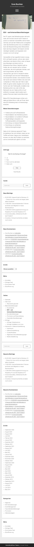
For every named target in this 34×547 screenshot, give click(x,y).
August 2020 (8, 465)
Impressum (10, 328)
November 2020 (9, 458)
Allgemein (7, 502)
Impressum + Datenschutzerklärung (15, 326)
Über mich (8, 301)
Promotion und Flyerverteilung (15, 316)
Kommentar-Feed (10, 284)
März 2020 (8, 473)
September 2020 (9, 462)
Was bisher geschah (12, 303)
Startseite (7, 299)
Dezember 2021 (9, 442)
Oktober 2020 (9, 460)
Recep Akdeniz (9, 245)
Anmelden (8, 280)
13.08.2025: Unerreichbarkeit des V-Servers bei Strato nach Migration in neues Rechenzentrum (17, 205)
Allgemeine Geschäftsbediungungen (17, 334)
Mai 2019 (7, 489)
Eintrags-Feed (9, 282)
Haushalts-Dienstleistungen (14, 318)
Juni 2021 (7, 450)
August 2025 (8, 432)
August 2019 (8, 483)
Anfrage (7, 320)
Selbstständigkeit (9, 513)
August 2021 (8, 448)
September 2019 (9, 481)
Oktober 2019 (9, 479)
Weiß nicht (9, 164)
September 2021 (9, 446)
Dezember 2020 (9, 456)
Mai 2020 (7, 469)
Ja (7, 158)
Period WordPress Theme (12, 545)
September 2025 (9, 430)
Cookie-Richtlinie (11, 332)
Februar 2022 (8, 438)
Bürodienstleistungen (13, 314)
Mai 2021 (7, 452)
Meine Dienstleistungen (11, 306)
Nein (7, 160)
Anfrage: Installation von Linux (15, 324)
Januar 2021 (8, 454)
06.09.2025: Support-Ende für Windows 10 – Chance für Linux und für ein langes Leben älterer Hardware (17, 199)
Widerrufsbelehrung (12, 336)
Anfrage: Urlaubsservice (13, 322)
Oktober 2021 (9, 444)
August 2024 (8, 434)
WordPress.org (9, 286)
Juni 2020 (7, 467)
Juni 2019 (7, 487)
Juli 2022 (7, 436)
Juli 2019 (7, 485)
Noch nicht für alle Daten (13, 162)
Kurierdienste (10, 308)
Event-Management (10, 507)
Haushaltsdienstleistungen (12, 509)
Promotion (8, 511)
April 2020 (8, 471)
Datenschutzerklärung (13, 330)
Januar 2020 (8, 475)
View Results (17, 172)
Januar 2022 (8, 440)
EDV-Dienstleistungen (11, 504)
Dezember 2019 (9, 477)
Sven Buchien (17, 4)
